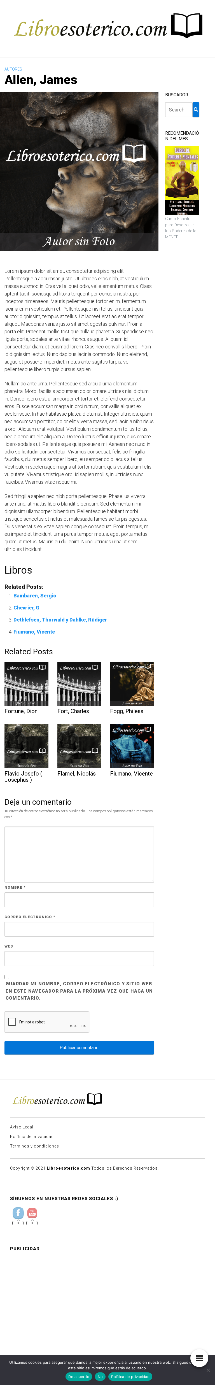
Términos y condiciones (34, 1146)
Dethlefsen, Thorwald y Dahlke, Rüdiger (60, 620)
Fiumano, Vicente (34, 632)
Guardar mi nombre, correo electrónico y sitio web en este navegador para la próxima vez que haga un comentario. (79, 991)
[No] (208, 1370)
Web (8, 946)
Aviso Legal (21, 1127)
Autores (13, 69)
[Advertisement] (107, 1295)
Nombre (14, 887)
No (100, 1376)
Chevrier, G (26, 608)
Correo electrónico (29, 917)
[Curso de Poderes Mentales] (182, 180)
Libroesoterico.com (68, 1168)
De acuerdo (78, 1376)
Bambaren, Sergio (34, 596)
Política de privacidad (32, 1136)
